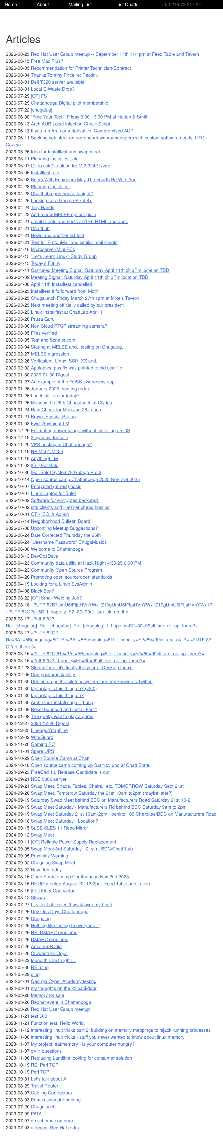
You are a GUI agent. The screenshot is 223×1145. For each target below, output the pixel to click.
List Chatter (128, 4)
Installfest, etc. (45, 172)
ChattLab (40, 228)
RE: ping (39, 967)
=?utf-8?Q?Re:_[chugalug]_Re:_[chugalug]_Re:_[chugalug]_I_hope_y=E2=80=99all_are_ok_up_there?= (102, 622)
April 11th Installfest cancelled (61, 284)
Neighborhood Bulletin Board (60, 521)
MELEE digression (50, 353)
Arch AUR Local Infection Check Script (70, 123)
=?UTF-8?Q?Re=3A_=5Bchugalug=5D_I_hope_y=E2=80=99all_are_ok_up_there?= (117, 653)
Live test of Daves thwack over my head (71, 904)
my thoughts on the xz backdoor (63, 988)
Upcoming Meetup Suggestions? (64, 528)
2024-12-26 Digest (50, 723)
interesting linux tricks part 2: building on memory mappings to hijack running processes (121, 1029)
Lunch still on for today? (55, 395)
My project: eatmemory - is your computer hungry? (82, 1043)
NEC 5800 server (48, 779)
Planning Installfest (50, 186)
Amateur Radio (46, 946)
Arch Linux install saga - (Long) (63, 702)
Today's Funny (45, 263)
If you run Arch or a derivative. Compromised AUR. (83, 130)
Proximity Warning (49, 855)
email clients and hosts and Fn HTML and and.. (79, 221)
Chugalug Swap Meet (53, 862)
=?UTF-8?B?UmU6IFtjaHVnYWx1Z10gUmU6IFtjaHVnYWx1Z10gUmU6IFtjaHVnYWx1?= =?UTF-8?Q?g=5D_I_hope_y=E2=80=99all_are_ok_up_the (110, 608)
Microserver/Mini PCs (53, 249)
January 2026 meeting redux (60, 388)
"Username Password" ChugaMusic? (69, 542)
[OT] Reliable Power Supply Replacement (73, 841)
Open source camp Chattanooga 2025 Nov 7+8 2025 (85, 479)
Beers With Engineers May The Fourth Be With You (83, 179)
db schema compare (52, 1120)
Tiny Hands (42, 207)
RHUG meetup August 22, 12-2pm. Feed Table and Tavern (91, 883)
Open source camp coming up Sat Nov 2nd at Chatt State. (90, 765)
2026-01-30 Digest (50, 374)
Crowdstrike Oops (49, 953)
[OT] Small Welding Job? (56, 597)
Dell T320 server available (57, 81)
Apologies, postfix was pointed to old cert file (76, 367)
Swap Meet (42, 834)
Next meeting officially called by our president (77, 304)
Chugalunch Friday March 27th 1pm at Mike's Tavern (85, 298)
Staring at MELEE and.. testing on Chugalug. (77, 346)
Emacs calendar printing (56, 1099)
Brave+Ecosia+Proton (53, 416)
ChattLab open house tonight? (62, 193)
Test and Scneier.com (53, 339)
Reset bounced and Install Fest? (64, 709)
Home (11, 4)
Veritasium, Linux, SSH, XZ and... (65, 360)
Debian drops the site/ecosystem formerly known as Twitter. (91, 681)
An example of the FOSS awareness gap (72, 381)
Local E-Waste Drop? (53, 88)
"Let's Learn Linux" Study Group (64, 256)
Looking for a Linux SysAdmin (61, 583)
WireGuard (42, 737)
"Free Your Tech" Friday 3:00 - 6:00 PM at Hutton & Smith (90, 116)
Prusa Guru (43, 318)
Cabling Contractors (51, 1092)
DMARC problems (49, 939)
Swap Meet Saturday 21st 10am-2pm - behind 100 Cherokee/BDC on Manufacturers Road (124, 813)
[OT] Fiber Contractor (52, 890)
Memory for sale (47, 995)
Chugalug (41, 918)
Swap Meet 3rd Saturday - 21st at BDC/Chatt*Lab (82, 848)
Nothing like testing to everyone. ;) (65, 925)
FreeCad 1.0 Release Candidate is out (70, 772)
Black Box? (42, 590)
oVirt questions (46, 1050)
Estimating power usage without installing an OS (80, 430)
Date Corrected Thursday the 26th (66, 535)
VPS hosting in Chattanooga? (61, 444)
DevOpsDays (44, 555)
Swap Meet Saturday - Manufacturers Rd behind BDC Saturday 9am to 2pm (108, 806)
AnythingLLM (44, 458)
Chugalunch (43, 1106)
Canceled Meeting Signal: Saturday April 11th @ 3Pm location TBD (100, 270)
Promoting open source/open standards (71, 576)
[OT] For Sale (44, 465)
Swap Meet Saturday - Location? (64, 820)
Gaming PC (43, 744)
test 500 (39, 1016)
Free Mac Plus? (47, 61)
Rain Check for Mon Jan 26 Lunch (66, 409)
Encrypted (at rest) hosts (56, 486)
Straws (38, 897)
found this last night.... (53, 960)
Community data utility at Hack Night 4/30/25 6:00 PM (86, 562)
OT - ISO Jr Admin (50, 514)
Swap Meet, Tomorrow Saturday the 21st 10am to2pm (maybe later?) (101, 792)
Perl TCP (40, 1071)
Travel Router (44, 1085)
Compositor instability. (53, 674)
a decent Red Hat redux (55, 1127)
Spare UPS (42, 751)
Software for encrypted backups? (65, 500)
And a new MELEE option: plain (63, 214)
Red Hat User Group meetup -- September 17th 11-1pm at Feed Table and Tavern (115, 54)
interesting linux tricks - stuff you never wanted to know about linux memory (108, 1036)
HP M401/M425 (47, 451)
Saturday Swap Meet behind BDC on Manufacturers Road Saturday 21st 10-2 (110, 799)
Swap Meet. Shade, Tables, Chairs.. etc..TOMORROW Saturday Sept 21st (107, 786)
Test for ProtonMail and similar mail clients (74, 242)
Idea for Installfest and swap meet (65, 151)
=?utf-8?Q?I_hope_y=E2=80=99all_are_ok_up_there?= (88, 660)
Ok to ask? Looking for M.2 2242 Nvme (71, 165)
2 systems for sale (49, 437)
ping (35, 974)
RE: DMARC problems (54, 932)
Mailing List (80, 4)
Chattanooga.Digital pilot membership (69, 102)
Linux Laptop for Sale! (53, 493)
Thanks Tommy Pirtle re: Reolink (64, 74)
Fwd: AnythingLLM (50, 423)
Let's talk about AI (49, 1078)
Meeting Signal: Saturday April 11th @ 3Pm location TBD (89, 277)
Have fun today (46, 869)
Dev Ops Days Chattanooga (59, 911)
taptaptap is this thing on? (57, 695)
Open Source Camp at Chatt (60, 758)
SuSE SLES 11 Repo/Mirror (59, 827)
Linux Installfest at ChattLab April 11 (68, 311)
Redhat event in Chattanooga (61, 1002)
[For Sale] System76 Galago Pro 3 (66, 472)
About (43, 4)
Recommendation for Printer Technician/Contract (81, 67)
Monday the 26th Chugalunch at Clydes (71, 402)
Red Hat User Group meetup (60, 1009)
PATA (36, 1113)
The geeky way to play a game (62, 716)
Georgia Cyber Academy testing (63, 981)
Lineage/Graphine (49, 730)
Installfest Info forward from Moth (64, 291)
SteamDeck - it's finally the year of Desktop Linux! (82, 667)
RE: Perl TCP (44, 1064)
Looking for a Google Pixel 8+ (61, 200)
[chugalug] (41, 109)
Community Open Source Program (66, 569)
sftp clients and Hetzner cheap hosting (70, 507)
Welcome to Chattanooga (57, 548)
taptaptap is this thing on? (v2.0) (64, 688)
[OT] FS (39, 95)
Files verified (44, 332)
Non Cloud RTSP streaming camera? (69, 325)
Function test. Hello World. (58, 1023)
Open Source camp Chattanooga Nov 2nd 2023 (80, 876)
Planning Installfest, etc (54, 158)
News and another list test (57, 235)
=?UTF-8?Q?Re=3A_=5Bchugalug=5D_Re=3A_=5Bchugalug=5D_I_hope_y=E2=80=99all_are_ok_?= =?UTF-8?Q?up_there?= (108, 639)
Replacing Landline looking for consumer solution (81, 1057)
